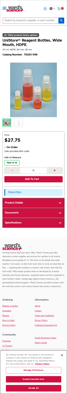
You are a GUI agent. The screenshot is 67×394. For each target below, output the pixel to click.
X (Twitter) (7, 346)
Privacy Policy (41, 320)
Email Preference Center (45, 338)
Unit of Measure (12, 158)
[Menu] (4, 8)
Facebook (6, 341)
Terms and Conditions (44, 315)
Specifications (13, 222)
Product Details (14, 203)
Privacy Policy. (42, 364)
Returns (5, 315)
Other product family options (22, 35)
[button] (45, 8)
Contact (38, 311)
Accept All (33, 388)
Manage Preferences (33, 370)
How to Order (8, 320)
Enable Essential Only (33, 379)
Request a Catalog (10, 306)
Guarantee (6, 311)
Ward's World (41, 343)
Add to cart (32, 179)
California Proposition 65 (46, 325)
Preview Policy (9, 325)
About (37, 306)
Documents (12, 212)
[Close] (62, 355)
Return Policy (14, 192)
